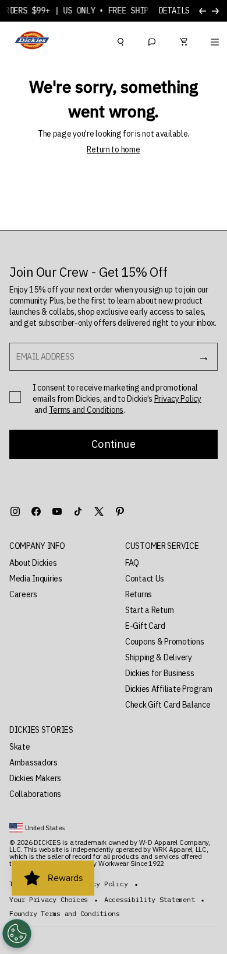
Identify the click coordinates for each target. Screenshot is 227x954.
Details (174, 11)
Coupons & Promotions (164, 641)
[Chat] (152, 40)
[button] (55, 546)
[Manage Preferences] (16, 933)
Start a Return (149, 610)
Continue (113, 444)
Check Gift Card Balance (168, 704)
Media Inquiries (35, 578)
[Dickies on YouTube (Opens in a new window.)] (57, 511)
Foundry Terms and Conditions (64, 913)
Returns (138, 594)
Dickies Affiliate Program (168, 689)
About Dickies (32, 563)
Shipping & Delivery (158, 657)
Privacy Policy (177, 399)
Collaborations (35, 794)
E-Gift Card (145, 626)
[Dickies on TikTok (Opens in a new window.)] (78, 511)
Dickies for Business (159, 673)
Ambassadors (33, 762)
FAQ (132, 563)
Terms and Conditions (86, 410)
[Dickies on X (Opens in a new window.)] (99, 511)
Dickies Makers (35, 778)
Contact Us (144, 578)
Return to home (113, 149)
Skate (19, 746)
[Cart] (183, 40)
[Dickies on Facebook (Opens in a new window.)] (36, 511)
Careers (23, 594)
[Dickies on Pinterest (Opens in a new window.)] (120, 511)
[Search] (120, 40)
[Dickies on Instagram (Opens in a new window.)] (15, 511)
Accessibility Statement (149, 899)
